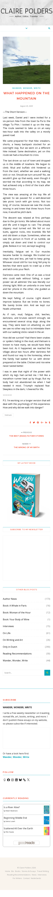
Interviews (8, 626)
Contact (26, 878)
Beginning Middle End (15, 817)
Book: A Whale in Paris (15, 605)
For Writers (17, 878)
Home (7, 871)
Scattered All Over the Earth (18, 828)
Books (17, 871)
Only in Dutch (10, 646)
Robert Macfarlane (12, 811)
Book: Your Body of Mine (16, 619)
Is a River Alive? (12, 807)
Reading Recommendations (17, 653)
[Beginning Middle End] (46, 820)
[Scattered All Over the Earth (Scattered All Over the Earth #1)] (46, 831)
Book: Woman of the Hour (17, 612)
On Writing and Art (13, 639)
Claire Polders (27, 11)
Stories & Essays (29, 871)
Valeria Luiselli (10, 821)
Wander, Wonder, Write (26, 88)
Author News (10, 598)
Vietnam (8, 415)
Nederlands (36, 878)
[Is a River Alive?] (46, 810)
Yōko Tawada (10, 832)
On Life (6, 633)
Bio (12, 871)
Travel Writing (43, 871)
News (34, 874)
